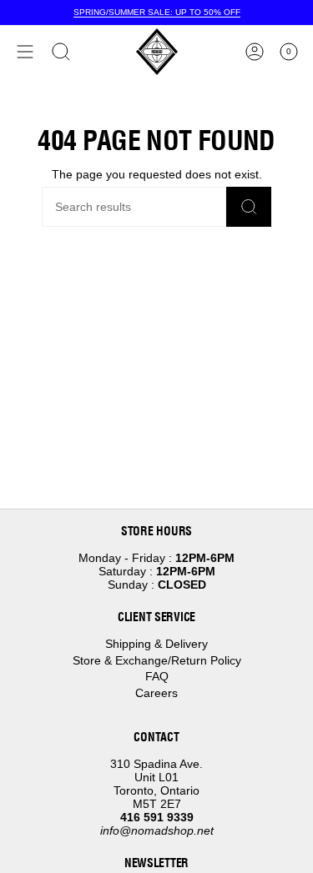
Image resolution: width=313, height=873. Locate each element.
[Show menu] (25, 51)
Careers (156, 693)
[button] (60, 51)
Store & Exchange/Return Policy (157, 660)
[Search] (248, 207)
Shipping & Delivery (156, 643)
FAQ (157, 676)
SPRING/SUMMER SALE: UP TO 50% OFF (156, 12)
